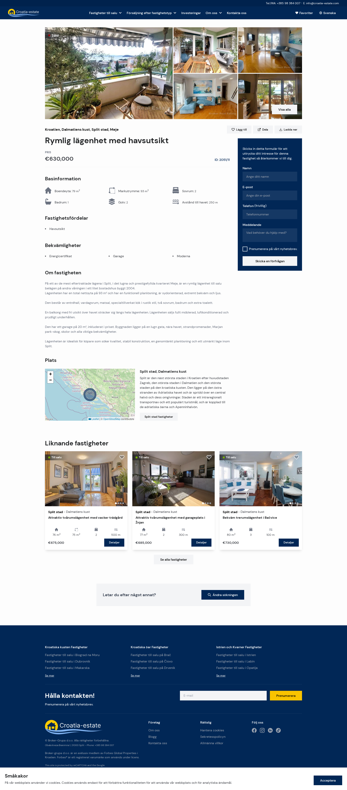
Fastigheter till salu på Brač (151, 655)
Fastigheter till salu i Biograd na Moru (72, 655)
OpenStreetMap (111, 419)
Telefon (254, 206)
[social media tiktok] (278, 730)
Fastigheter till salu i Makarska (67, 668)
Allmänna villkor (211, 743)
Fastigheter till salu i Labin (235, 661)
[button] (109, 73)
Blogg (152, 737)
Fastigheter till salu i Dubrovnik (67, 661)
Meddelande (252, 225)
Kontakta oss (157, 743)
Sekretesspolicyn (213, 737)
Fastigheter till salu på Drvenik (153, 668)
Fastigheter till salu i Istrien (236, 655)
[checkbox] (245, 249)
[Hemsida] (24, 13)
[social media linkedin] (270, 730)
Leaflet (95, 419)
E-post (248, 187)
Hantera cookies (212, 730)
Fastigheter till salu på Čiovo (151, 661)
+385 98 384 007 (104, 745)
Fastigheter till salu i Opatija (237, 668)
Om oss (154, 730)
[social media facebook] (254, 730)
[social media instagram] (262, 730)
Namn (247, 168)
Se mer (49, 675)
